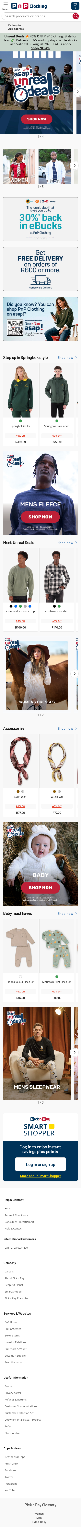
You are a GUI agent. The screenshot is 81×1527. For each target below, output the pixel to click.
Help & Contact (13, 1228)
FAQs (8, 1208)
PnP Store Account (16, 1349)
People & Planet (14, 1285)
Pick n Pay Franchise (16, 1298)
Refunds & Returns (16, 1399)
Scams (8, 1386)
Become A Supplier (16, 1355)
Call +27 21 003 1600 (16, 1247)
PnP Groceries (13, 1329)
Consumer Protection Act (19, 1222)
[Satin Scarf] (20, 761)
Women (39, 1513)
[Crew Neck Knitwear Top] (20, 575)
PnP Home (11, 1322)
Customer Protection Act (19, 1413)
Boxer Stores (12, 1335)
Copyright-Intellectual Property (23, 1419)
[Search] (76, 16)
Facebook (10, 1470)
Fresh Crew (11, 1463)
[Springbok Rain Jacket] (57, 390)
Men (39, 1518)
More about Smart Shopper (40, 1175)
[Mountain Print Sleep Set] (57, 946)
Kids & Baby (39, 1522)
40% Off (20, 435)
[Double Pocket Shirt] (57, 575)
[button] (5, 5)
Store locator (12, 1433)
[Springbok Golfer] (20, 390)
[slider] (40, 95)
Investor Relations (15, 1342)
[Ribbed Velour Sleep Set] (20, 946)
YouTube (10, 1490)
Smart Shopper (13, 1291)
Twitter (9, 1477)
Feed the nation (14, 1362)
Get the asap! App (15, 1457)
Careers (9, 1271)
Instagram (11, 1483)
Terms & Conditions (16, 1215)
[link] (43, 28)
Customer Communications (21, 1406)
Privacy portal (13, 1393)
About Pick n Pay (14, 1278)
